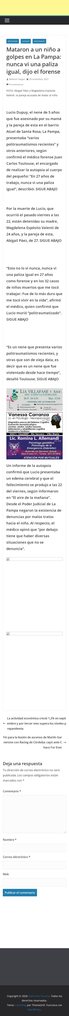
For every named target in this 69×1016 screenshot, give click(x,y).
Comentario (12, 791)
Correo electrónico (16, 857)
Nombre (9, 840)
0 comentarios (16, 84)
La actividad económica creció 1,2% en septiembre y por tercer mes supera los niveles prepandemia (36, 723)
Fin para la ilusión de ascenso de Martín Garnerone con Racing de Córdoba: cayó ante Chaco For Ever (32, 742)
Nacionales (39, 41)
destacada (13, 41)
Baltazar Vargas (17, 79)
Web (6, 874)
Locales (25, 41)
